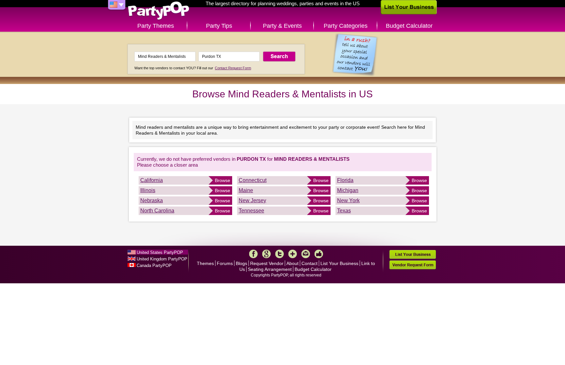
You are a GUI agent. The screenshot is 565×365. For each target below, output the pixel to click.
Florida (345, 180)
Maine (246, 190)
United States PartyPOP (160, 252)
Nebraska (151, 200)
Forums (225, 263)
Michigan (347, 190)
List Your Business (339, 263)
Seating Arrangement (270, 269)
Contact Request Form (233, 68)
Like (319, 254)
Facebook (253, 254)
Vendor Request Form (412, 265)
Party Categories (346, 26)
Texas (344, 210)
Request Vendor (266, 263)
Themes (205, 263)
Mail (305, 254)
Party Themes (155, 26)
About (292, 263)
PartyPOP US (159, 11)
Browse (222, 180)
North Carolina (157, 210)
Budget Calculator (409, 26)
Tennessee (251, 210)
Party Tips (219, 26)
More (292, 254)
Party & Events (282, 26)
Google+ (266, 254)
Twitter (279, 254)
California (151, 180)
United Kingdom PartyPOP (162, 259)
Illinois (147, 190)
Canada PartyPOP (154, 265)
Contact (309, 263)
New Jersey (252, 200)
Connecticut (252, 180)
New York (348, 200)
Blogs (241, 263)
